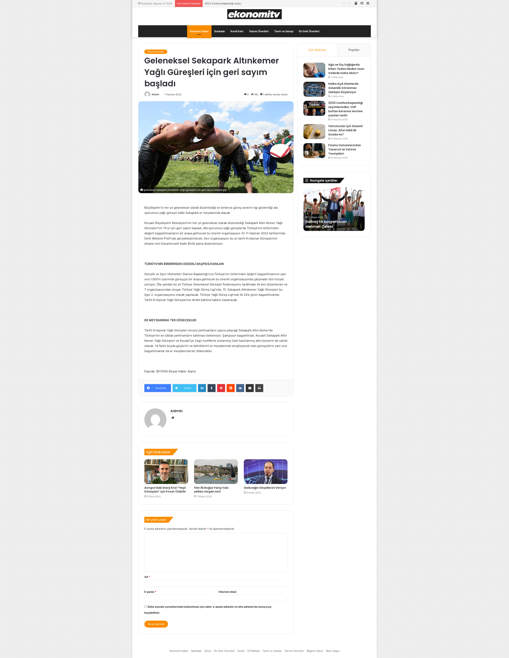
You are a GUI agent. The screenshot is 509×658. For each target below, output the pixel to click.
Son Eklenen (317, 50)
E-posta (150, 591)
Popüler (354, 50)
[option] (334, 209)
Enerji (241, 650)
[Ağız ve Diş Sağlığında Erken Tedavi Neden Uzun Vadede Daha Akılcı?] (314, 70)
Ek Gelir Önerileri (309, 31)
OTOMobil (253, 650)
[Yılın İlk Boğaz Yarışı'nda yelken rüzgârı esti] (216, 471)
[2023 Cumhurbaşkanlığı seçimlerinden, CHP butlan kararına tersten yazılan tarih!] (314, 108)
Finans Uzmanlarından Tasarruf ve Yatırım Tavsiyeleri (344, 149)
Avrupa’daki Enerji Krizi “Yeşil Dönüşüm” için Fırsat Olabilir (165, 490)
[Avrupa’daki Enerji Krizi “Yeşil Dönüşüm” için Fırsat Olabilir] (166, 471)
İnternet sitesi (227, 591)
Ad (147, 576)
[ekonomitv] (254, 14)
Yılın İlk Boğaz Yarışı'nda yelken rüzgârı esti (211, 490)
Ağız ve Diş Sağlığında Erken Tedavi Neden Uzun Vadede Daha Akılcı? (346, 69)
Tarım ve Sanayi (283, 31)
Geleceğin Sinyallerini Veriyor (265, 488)
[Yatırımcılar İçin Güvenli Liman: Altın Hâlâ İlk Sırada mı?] (314, 131)
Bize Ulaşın (333, 650)
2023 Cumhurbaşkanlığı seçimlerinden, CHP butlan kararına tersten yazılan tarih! (254, 3)
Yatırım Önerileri (259, 31)
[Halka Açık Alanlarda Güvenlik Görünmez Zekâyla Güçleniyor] (314, 89)
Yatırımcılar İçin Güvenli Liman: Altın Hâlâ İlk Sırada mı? (345, 130)
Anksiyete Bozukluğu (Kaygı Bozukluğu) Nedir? (330, 224)
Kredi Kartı (236, 31)
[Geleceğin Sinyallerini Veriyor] (266, 471)
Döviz (207, 650)
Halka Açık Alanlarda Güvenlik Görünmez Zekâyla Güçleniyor (343, 88)
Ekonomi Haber (199, 31)
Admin (155, 94)
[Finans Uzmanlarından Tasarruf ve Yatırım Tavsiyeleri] (314, 150)
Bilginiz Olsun (315, 650)
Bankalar (219, 31)
